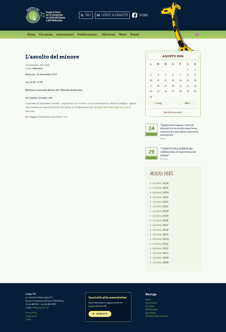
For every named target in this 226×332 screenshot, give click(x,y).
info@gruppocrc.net (40, 307)
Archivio (161, 183)
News (123, 34)
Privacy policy (31, 312)
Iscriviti (101, 314)
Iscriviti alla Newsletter (114, 15)
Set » (188, 103)
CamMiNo (56, 103)
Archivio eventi (173, 112)
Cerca (87, 15)
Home (31, 34)
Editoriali (108, 34)
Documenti (150, 312)
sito (65, 116)
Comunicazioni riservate (156, 315)
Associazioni (65, 34)
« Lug (158, 103)
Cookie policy (31, 316)
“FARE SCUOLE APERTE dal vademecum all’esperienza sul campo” (178, 152)
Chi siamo (46, 34)
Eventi (134, 34)
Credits (28, 319)
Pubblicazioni (87, 34)
